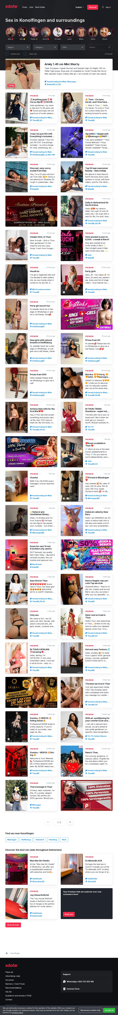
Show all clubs (13, 925)
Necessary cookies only (90, 1010)
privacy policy (17, 1013)
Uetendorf (40, 840)
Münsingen (11, 840)
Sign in (108, 7)
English (79, 7)
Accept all (109, 1010)
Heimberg (53, 840)
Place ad (92, 7)
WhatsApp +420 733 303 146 (80, 981)
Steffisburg (26, 840)
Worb (64, 840)
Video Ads (33, 54)
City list (8, 992)
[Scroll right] (109, 33)
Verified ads (15, 54)
